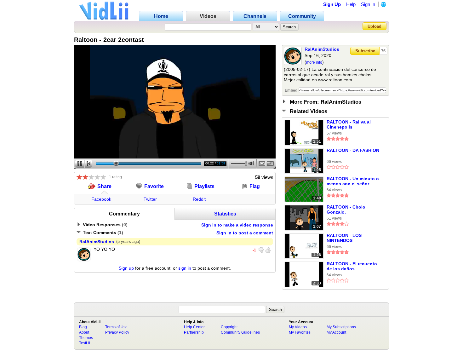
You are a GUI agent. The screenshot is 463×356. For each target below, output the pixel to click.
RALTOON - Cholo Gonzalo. (346, 209)
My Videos (298, 327)
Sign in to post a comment (244, 232)
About (84, 332)
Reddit (199, 199)
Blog (83, 327)
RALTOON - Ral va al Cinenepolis (349, 124)
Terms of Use (116, 327)
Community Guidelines (240, 332)
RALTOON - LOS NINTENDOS (344, 238)
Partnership (194, 332)
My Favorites (300, 332)
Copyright (229, 327)
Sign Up (332, 4)
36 (383, 51)
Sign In (368, 4)
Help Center (194, 327)
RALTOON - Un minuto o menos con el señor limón (353, 181)
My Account (336, 332)
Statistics (225, 213)
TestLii (84, 343)
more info (314, 62)
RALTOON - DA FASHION (353, 150)
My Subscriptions (341, 327)
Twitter (150, 199)
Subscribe (365, 51)
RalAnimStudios (322, 49)
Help (351, 4)
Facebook (101, 199)
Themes (86, 338)
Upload (374, 26)
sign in (184, 268)
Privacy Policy (117, 332)
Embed (291, 90)
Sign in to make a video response (237, 224)
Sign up (126, 268)
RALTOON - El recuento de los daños (352, 266)
